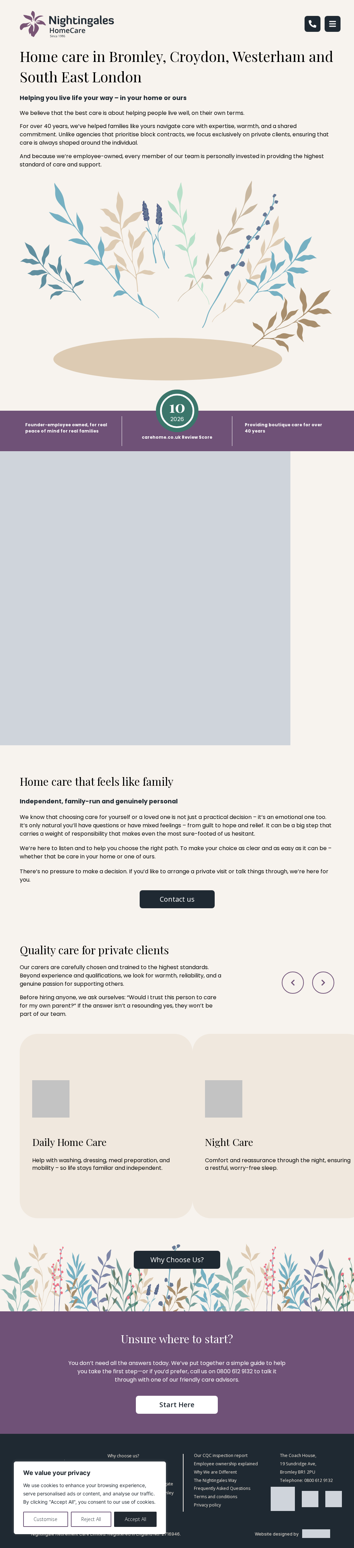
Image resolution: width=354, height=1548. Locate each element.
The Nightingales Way (215, 1480)
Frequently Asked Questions (222, 1488)
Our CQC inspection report (221, 1455)
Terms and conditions (215, 1497)
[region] (90, 1498)
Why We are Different (215, 1472)
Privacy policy (207, 1505)
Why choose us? (123, 1456)
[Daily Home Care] (106, 1126)
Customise (45, 1519)
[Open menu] (333, 24)
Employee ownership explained (226, 1464)
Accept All (135, 1519)
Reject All (91, 1519)
